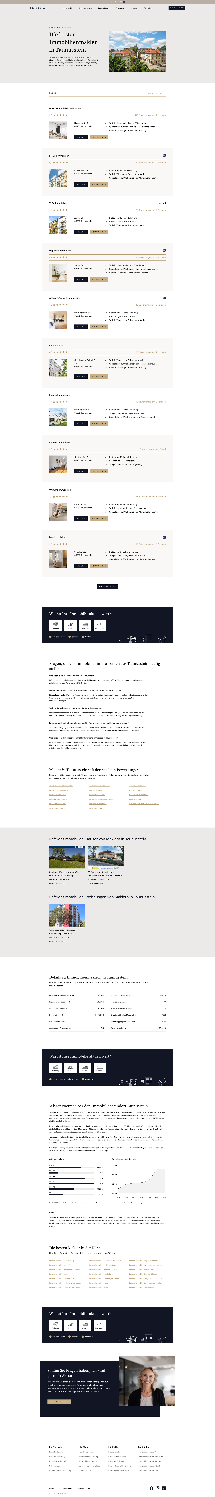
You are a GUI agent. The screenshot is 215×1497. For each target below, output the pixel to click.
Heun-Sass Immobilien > (138, 795)
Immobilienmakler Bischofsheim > (62, 1265)
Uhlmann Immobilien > (97, 804)
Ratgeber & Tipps (116, 1461)
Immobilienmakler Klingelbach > (61, 1278)
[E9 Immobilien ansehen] (107, 363)
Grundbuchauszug (57, 1456)
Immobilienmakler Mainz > (99, 1283)
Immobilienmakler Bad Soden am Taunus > (105, 1260)
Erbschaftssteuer (56, 1452)
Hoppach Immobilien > (58, 799)
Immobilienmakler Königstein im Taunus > (145, 1278)
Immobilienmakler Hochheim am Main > (64, 1269)
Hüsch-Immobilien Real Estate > (101, 799)
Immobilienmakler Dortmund (150, 1456)
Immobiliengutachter (88, 1461)
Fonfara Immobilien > (57, 795)
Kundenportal (114, 1452)
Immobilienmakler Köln (148, 1470)
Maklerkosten (95, 680)
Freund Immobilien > (97, 795)
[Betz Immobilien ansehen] (107, 553)
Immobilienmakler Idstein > (59, 1274)
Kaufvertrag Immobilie (59, 1461)
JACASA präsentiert (155, 93)
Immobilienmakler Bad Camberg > (62, 1260)
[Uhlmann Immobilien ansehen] (107, 506)
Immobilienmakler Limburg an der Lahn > (65, 1283)
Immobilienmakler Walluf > (99, 1287)
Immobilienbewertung (88, 1456)
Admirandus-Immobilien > (99, 786)
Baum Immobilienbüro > (58, 790)
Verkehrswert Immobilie (89, 1466)
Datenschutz (68, 1488)
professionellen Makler (62, 695)
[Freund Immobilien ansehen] (107, 172)
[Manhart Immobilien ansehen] (107, 411)
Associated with (116, 2)
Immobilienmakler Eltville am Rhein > (103, 1265)
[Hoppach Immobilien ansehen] (107, 267)
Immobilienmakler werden (120, 1470)
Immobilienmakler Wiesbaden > (141, 1287)
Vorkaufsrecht (85, 1470)
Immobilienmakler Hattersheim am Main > (145, 1265)
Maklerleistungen (105, 713)
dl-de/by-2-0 (122, 1203)
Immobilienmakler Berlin (149, 1452)
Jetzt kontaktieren (58, 1402)
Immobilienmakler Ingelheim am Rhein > (104, 1274)
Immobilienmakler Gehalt (119, 1466)
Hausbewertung (86, 1452)
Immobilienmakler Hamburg (150, 1461)
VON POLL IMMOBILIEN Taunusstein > (144, 804)
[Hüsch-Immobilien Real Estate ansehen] (107, 124)
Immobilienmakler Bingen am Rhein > (143, 1260)
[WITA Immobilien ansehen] (107, 219)
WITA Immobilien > (96, 808)
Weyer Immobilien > (57, 808)
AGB (88, 1488)
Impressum (79, 1488)
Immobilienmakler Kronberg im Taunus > (105, 1278)
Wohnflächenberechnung (60, 1470)
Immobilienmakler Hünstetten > (141, 1269)
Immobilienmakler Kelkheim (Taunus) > (144, 1274)
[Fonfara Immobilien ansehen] (107, 458)
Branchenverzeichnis (117, 1456)
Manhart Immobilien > (57, 804)
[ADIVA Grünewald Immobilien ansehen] (107, 314)
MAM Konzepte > (136, 799)
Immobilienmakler (55, 27)
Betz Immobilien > (96, 790)
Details (80, 137)
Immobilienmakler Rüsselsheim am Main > (145, 1283)
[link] (67, 874)
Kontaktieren (97, 137)
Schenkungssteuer (57, 1466)
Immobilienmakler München (150, 1466)
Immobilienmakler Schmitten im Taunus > (65, 1287)
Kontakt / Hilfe (54, 1488)
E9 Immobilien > (135, 790)
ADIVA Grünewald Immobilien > (61, 786)
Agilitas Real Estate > (137, 786)
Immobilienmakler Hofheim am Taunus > (104, 1269)
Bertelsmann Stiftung (135, 1203)
